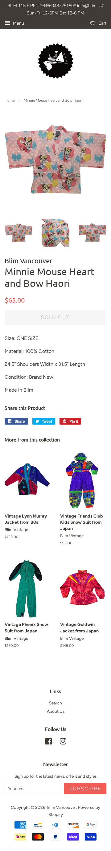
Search (55, 702)
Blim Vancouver (61, 807)
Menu (18, 23)
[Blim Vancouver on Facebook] (48, 742)
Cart (101, 23)
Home (9, 100)
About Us (55, 711)
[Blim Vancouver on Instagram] (63, 742)
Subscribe (85, 788)
